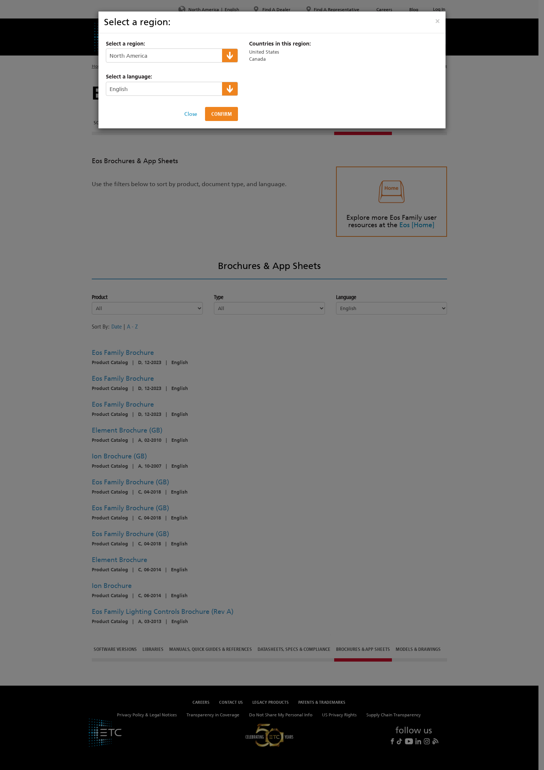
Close (190, 114)
